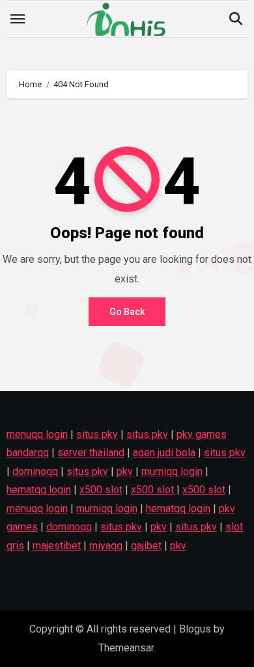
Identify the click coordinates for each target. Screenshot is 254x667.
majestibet (57, 545)
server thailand (90, 453)
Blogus (195, 629)
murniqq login (172, 471)
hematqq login (39, 490)
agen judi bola (164, 453)
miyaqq (105, 545)
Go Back (127, 311)
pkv (125, 471)
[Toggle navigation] (17, 19)
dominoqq (35, 471)
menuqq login (37, 434)
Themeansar (126, 648)
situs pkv (97, 434)
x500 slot (100, 490)
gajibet (146, 545)
